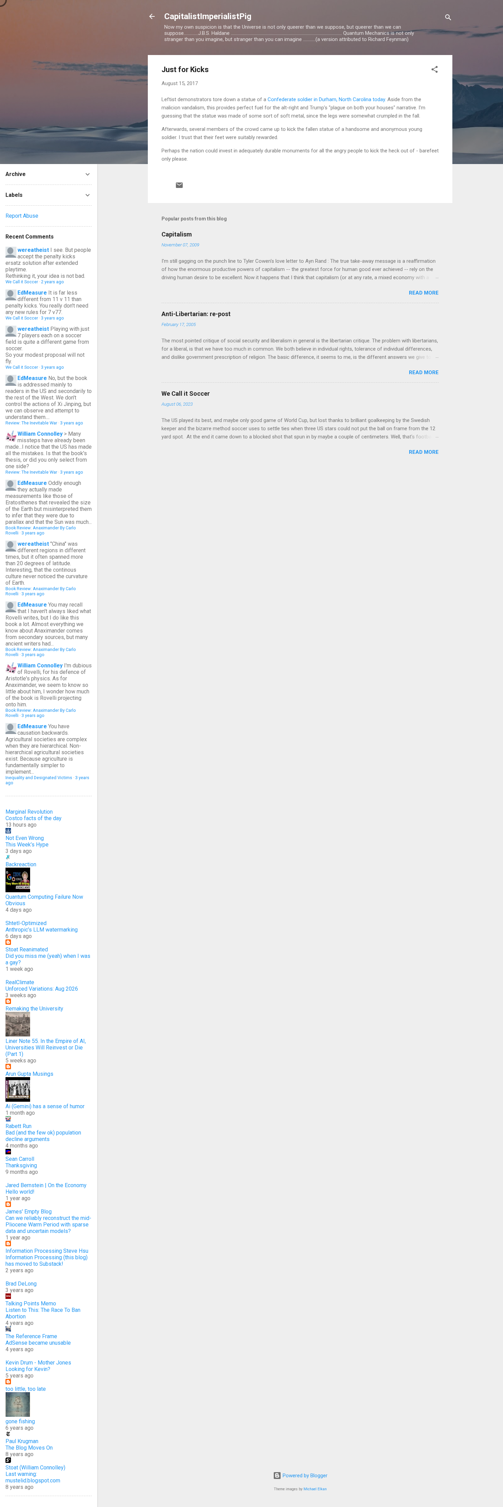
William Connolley (40, 434)
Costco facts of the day (33, 818)
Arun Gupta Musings (29, 1074)
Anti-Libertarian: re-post (196, 313)
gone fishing (20, 1421)
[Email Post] (179, 188)
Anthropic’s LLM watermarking (41, 929)
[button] (434, 70)
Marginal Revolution (29, 812)
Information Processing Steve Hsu (46, 1251)
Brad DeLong (21, 1283)
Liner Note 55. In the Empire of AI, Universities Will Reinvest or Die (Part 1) (45, 1047)
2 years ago (52, 281)
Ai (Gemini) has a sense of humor (45, 1106)
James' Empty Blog (28, 1211)
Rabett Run (18, 1126)
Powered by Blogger (304, 1475)
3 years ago (52, 318)
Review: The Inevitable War (31, 422)
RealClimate (19, 982)
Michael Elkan (315, 1489)
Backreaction (20, 864)
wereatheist (33, 250)
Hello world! (20, 1192)
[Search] (448, 18)
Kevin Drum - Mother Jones (38, 1362)
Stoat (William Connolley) (35, 1467)
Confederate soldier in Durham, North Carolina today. (327, 99)
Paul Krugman (21, 1441)
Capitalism (177, 234)
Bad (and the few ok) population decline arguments (43, 1135)
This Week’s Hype (27, 844)
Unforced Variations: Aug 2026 (41, 989)
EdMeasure (32, 292)
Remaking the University (34, 1008)
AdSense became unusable (38, 1343)
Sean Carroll (19, 1159)
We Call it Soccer (186, 393)
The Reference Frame (31, 1336)
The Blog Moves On (29, 1447)
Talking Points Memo (30, 1303)
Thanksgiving (21, 1165)
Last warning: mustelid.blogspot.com (32, 1477)
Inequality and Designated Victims (38, 777)
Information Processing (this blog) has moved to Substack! (46, 1260)
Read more (424, 293)
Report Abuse (21, 216)
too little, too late (25, 1389)
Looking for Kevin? (27, 1369)
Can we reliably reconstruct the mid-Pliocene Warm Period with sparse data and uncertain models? (48, 1224)
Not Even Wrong (24, 838)
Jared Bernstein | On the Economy (46, 1185)
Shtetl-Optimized (26, 923)
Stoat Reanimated (26, 949)
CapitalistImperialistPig (208, 16)
